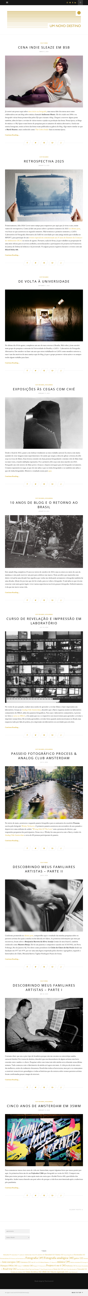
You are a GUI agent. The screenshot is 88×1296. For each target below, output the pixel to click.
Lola (33, 1262)
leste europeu (11, 1262)
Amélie (21, 1255)
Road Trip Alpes (21, 1269)
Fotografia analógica (59, 1258)
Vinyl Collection (72, 1272)
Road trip (10, 1268)
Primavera (42, 1266)
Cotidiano (44, 157)
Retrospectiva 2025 (44, 161)
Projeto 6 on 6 (56, 1265)
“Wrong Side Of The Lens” (42, 829)
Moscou (54, 1262)
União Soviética (33, 1271)
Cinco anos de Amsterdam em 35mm (44, 1106)
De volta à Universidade (44, 281)
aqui (50, 471)
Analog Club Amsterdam (31, 710)
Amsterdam (15, 1255)
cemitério (40, 1255)
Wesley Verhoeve (28, 826)
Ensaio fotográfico (68, 1255)
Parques (36, 1266)
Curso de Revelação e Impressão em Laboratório (44, 620)
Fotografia (34, 1258)
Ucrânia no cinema (18, 1272)
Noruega (85, 1262)
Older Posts (75, 1210)
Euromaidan (79, 1255)
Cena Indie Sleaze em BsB (44, 47)
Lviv (38, 1262)
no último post (74, 228)
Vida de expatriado (59, 1272)
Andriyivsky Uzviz (31, 1255)
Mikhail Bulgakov (45, 1262)
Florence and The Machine (18, 1258)
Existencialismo (5, 1258)
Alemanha (7, 1255)
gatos (78, 1258)
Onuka (20, 1266)
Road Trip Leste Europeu (33, 1269)
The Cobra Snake (42, 129)
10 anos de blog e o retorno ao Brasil (44, 504)
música (63, 1262)
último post (28, 935)
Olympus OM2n (8, 1265)
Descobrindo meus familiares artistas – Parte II (44, 869)
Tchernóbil (82, 1269)
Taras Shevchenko (72, 1269)
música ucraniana (76, 1262)
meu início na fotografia (37, 111)
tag (65, 1269)
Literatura (25, 1262)
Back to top (77, 1292)
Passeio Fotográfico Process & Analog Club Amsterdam (44, 755)
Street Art (58, 1269)
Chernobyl (50, 1254)
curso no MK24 (19, 716)
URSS (46, 1271)
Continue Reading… (12, 135)
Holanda (49, 385)
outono (28, 1265)
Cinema (59, 1254)
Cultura (44, 43)
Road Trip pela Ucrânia (47, 1269)
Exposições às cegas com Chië (44, 389)
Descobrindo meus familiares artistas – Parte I (44, 987)
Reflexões (71, 1266)
